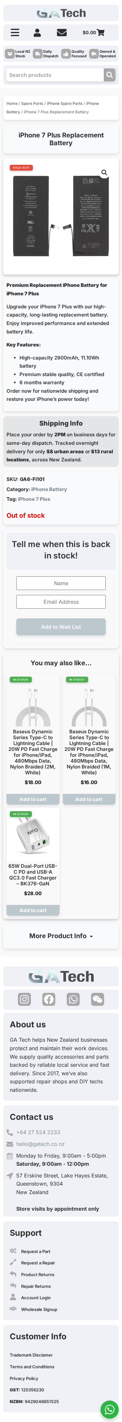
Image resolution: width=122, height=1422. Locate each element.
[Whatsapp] (73, 999)
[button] (104, 172)
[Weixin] (97, 999)
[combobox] (55, 74)
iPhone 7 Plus (34, 499)
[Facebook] (48, 999)
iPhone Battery (49, 489)
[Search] (109, 74)
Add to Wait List (61, 627)
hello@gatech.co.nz (40, 1144)
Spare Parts (32, 103)
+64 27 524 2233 (38, 1132)
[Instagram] (24, 999)
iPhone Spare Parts (65, 103)
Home (12, 103)
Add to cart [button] (33, 799)
